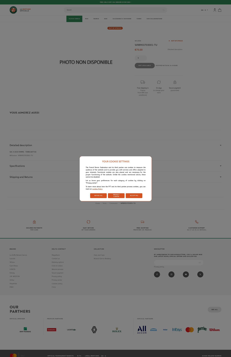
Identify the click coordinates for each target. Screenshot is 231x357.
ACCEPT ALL (134, 195)
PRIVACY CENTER (116, 195)
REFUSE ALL (98, 195)
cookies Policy (97, 189)
